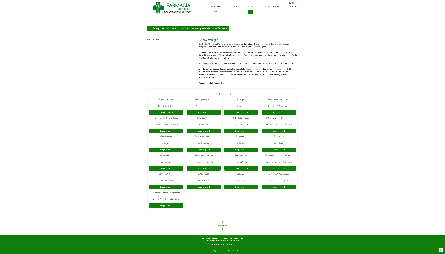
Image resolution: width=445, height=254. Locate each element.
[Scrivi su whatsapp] (297, 3)
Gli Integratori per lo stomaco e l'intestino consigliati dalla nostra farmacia (189, 28)
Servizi (233, 7)
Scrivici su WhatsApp (227, 244)
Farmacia (215, 7)
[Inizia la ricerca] (250, 12)
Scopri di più (165, 112)
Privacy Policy (227, 251)
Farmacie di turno (271, 7)
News (250, 7)
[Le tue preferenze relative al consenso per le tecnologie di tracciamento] (441, 250)
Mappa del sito (217, 251)
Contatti (294, 7)
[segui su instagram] (293, 3)
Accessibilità (208, 251)
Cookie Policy (237, 251)
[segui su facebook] (290, 3)
